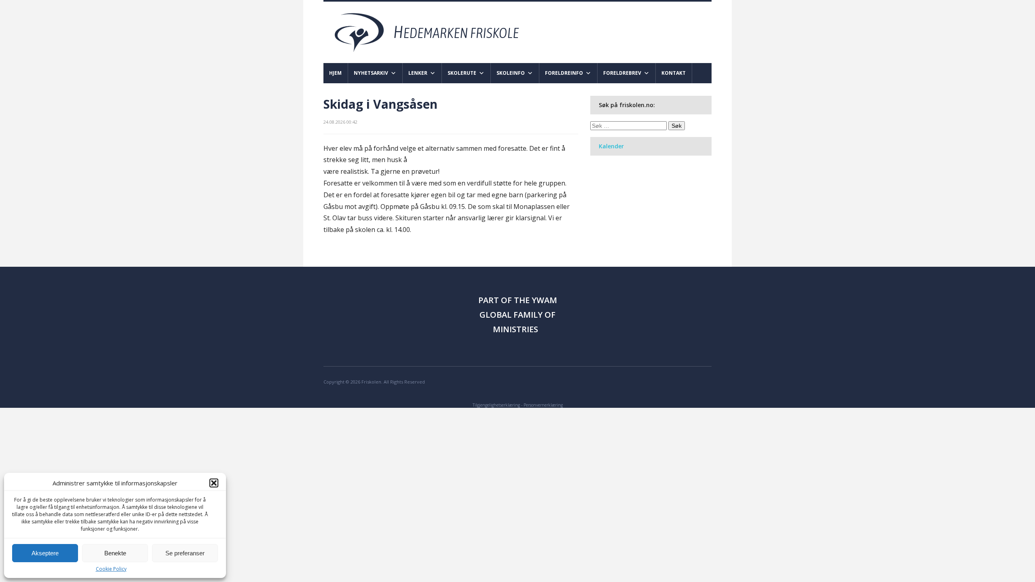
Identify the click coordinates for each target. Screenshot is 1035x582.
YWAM (544, 300)
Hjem (335, 73)
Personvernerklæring (543, 405)
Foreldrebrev (622, 73)
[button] (214, 483)
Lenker (417, 73)
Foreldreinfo (564, 73)
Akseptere (45, 553)
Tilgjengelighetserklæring (496, 405)
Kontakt (673, 73)
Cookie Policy (111, 568)
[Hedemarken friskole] (434, 31)
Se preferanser (185, 553)
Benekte (115, 553)
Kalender (611, 146)
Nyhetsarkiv (371, 73)
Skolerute (462, 73)
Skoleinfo (510, 73)
